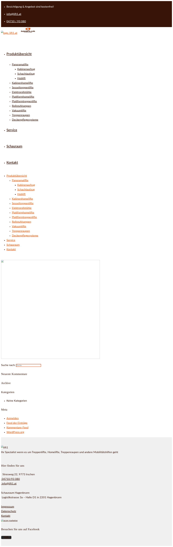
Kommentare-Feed (17, 427)
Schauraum (13, 245)
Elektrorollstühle (21, 208)
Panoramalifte (20, 180)
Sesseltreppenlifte (23, 203)
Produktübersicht (16, 175)
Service (10, 240)
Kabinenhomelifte (22, 198)
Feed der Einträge (16, 423)
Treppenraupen (21, 231)
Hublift (21, 194)
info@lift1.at (8, 483)
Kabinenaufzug (26, 185)
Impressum (7, 506)
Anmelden (12, 418)
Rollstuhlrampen (21, 222)
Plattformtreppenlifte (24, 217)
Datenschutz (8, 511)
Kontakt (11, 249)
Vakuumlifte (19, 226)
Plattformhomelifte (23, 212)
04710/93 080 (10, 479)
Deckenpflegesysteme (25, 235)
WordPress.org (15, 432)
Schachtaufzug (26, 189)
